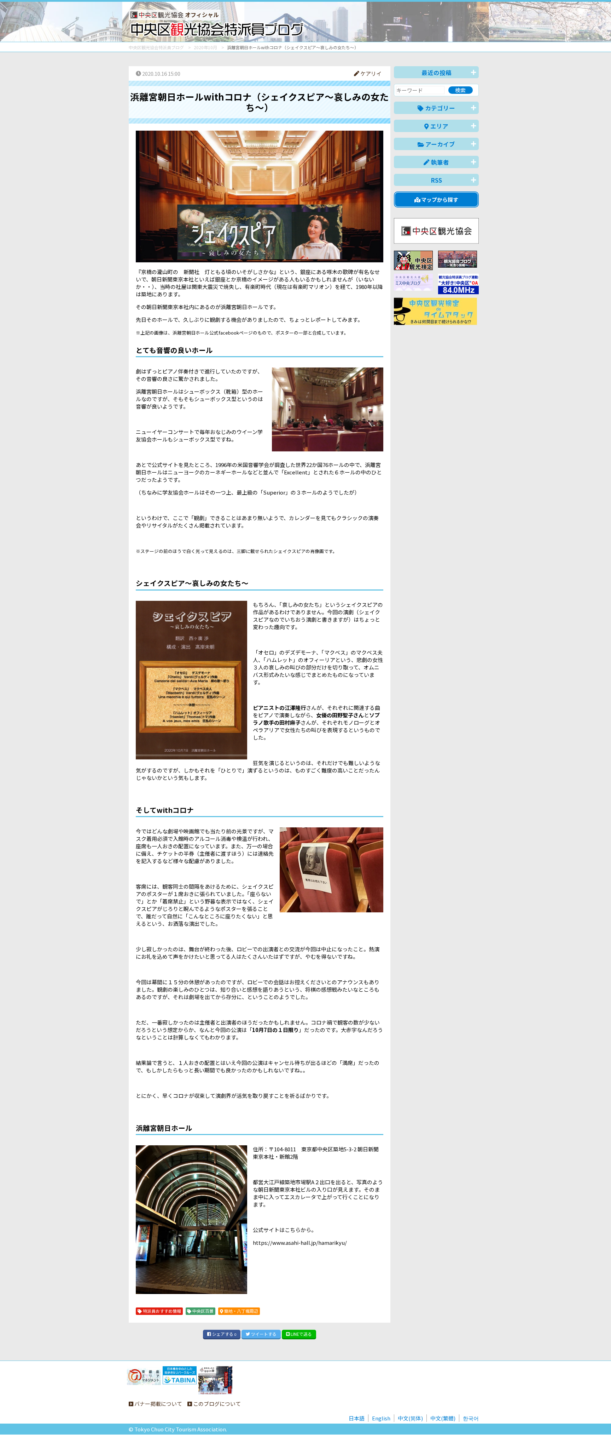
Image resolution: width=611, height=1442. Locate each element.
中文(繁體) (442, 1418)
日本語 (357, 1418)
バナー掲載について (157, 1403)
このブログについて (216, 1403)
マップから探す (439, 199)
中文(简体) (410, 1418)
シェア (223, 1334)
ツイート (263, 1334)
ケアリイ (370, 73)
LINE (301, 1334)
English (381, 1418)
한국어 (471, 1418)
